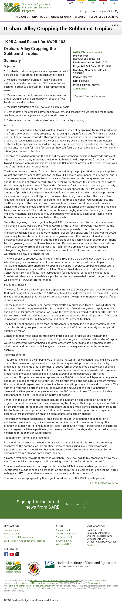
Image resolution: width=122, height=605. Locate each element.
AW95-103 (88, 51)
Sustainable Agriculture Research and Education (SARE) (54, 580)
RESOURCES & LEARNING (103, 16)
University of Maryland (30, 583)
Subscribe (72, 504)
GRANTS (80, 16)
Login (85, 11)
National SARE (63, 530)
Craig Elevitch (80, 88)
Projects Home (11, 530)
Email (77, 92)
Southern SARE (64, 540)
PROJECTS (21, 16)
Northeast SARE (64, 537)
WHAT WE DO (39, 16)
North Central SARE (66, 533)
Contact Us (92, 545)
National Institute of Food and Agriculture (35, 585)
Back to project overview (103, 483)
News (94, 11)
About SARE (106, 11)
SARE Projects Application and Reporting (24, 540)
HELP (115, 25)
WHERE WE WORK (61, 16)
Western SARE (63, 544)
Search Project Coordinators (18, 537)
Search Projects (12, 533)
